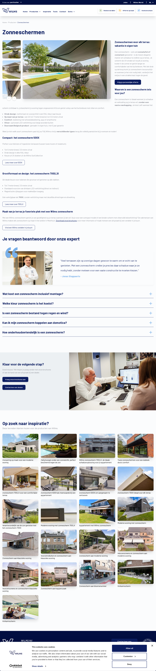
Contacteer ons (124, 641)
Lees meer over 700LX (14, 204)
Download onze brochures (66, 220)
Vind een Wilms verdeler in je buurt (18, 227)
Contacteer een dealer (14, 387)
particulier (14, 2)
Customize (128, 656)
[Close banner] (152, 646)
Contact (62, 11)
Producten (12, 22)
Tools (55, 11)
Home (25, 11)
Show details (37, 666)
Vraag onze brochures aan (15, 379)
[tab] (78, 294)
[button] (11, 49)
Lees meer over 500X (13, 162)
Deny (129, 664)
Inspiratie (47, 11)
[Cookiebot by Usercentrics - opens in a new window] (15, 666)
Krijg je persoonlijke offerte (127, 82)
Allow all (129, 648)
